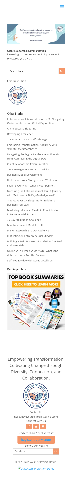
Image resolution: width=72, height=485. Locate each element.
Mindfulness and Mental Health (25, 225)
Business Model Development (24, 174)
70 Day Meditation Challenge (24, 219)
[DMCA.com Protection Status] (36, 468)
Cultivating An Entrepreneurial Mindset (30, 236)
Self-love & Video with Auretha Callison (30, 260)
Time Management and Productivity (28, 169)
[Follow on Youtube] (43, 426)
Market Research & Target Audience (28, 230)
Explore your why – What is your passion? (31, 185)
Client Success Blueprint (21, 128)
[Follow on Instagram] (36, 426)
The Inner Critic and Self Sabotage (27, 139)
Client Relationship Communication (26, 50)
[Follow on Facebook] (29, 426)
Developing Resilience (20, 134)
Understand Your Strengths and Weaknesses (33, 180)
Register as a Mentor (36, 439)
